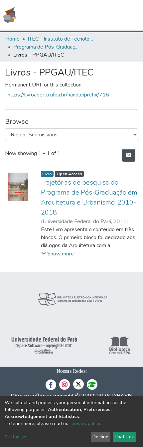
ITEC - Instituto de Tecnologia (61, 39)
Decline (100, 437)
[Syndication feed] (128, 155)
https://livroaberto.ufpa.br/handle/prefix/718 (58, 94)
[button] (99, 15)
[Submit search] (89, 15)
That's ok (124, 437)
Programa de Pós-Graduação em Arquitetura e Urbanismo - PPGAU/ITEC (46, 47)
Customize (15, 437)
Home (12, 39)
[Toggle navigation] (133, 15)
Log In (112, 15)
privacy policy (86, 423)
